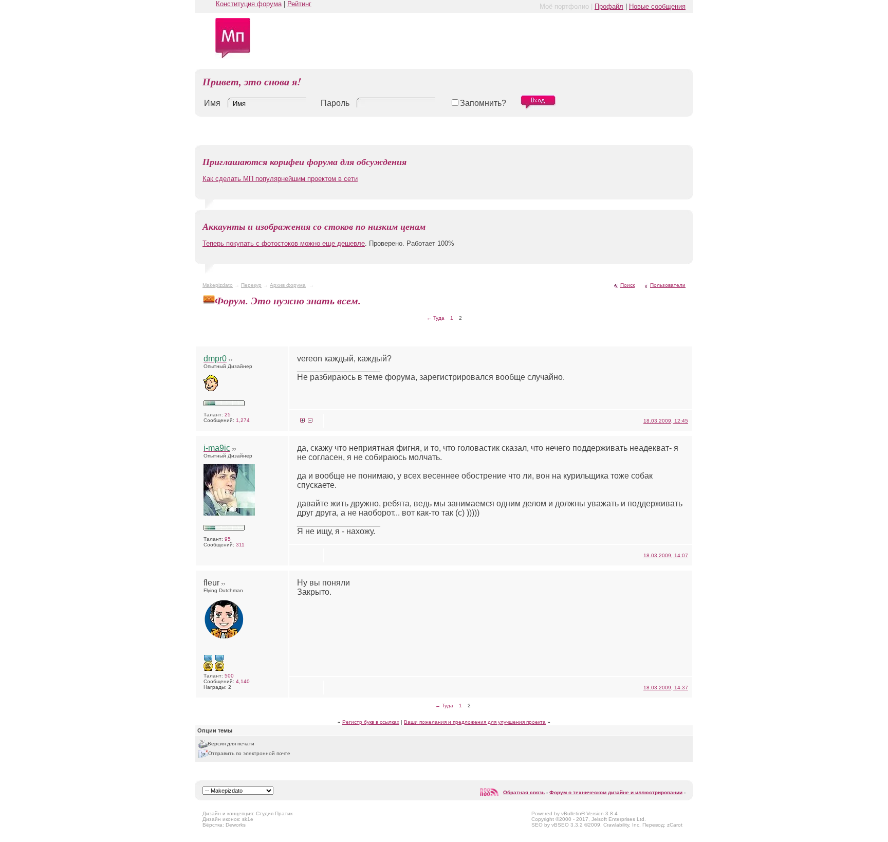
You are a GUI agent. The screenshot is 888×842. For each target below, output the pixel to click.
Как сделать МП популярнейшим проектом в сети (280, 178)
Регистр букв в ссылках (370, 722)
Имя (212, 103)
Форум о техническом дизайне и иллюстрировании (615, 792)
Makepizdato (217, 285)
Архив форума (288, 285)
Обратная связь (524, 792)
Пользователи (668, 285)
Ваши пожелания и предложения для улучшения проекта (475, 722)
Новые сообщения (657, 6)
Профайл (609, 6)
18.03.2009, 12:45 (665, 421)
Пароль (335, 103)
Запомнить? (483, 103)
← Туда (436, 318)
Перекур (251, 285)
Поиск (627, 285)
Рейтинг (299, 4)
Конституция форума (249, 4)
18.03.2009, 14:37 (665, 687)
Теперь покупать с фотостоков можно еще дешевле (283, 243)
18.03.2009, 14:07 (665, 555)
